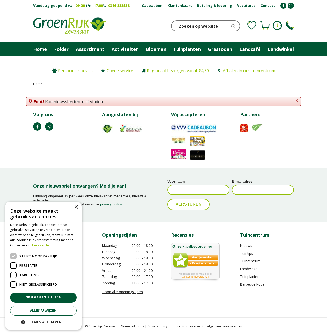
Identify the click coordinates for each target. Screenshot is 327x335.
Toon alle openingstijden (122, 291)
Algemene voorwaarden (224, 326)
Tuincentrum (250, 261)
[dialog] (43, 266)
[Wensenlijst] (251, 25)
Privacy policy (157, 326)
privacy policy (111, 204)
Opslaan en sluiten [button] (43, 297)
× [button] (76, 207)
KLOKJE (277, 25)
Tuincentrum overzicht (187, 326)
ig (49, 126)
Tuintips (246, 253)
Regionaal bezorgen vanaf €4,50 (178, 70)
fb (37, 126)
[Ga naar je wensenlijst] (251, 25)
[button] (43, 322)
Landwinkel (249, 268)
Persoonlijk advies (75, 70)
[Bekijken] (265, 25)
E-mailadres (242, 181)
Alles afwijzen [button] (43, 310)
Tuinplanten (249, 276)
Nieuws (246, 245)
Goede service (120, 70)
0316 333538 (119, 5)
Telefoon (290, 25)
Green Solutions (132, 326)
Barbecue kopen (253, 284)
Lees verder (41, 245)
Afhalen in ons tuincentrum (249, 70)
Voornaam (176, 181)
